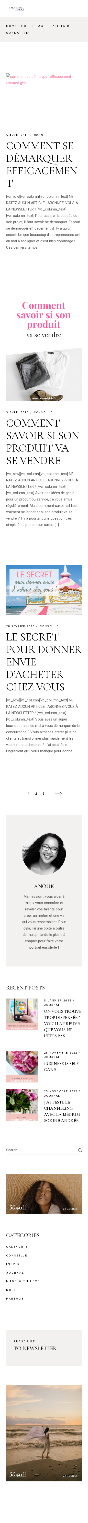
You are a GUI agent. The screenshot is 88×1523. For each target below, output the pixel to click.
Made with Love (23, 1281)
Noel (11, 1290)
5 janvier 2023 (57, 1000)
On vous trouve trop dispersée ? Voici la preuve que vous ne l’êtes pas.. (62, 1023)
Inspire (14, 1264)
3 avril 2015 (17, 412)
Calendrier (18, 1246)
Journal (52, 1005)
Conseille (43, 135)
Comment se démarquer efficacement (41, 164)
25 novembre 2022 (60, 1052)
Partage (15, 1298)
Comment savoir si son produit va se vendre (42, 442)
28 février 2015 (20, 626)
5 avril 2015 (17, 135)
